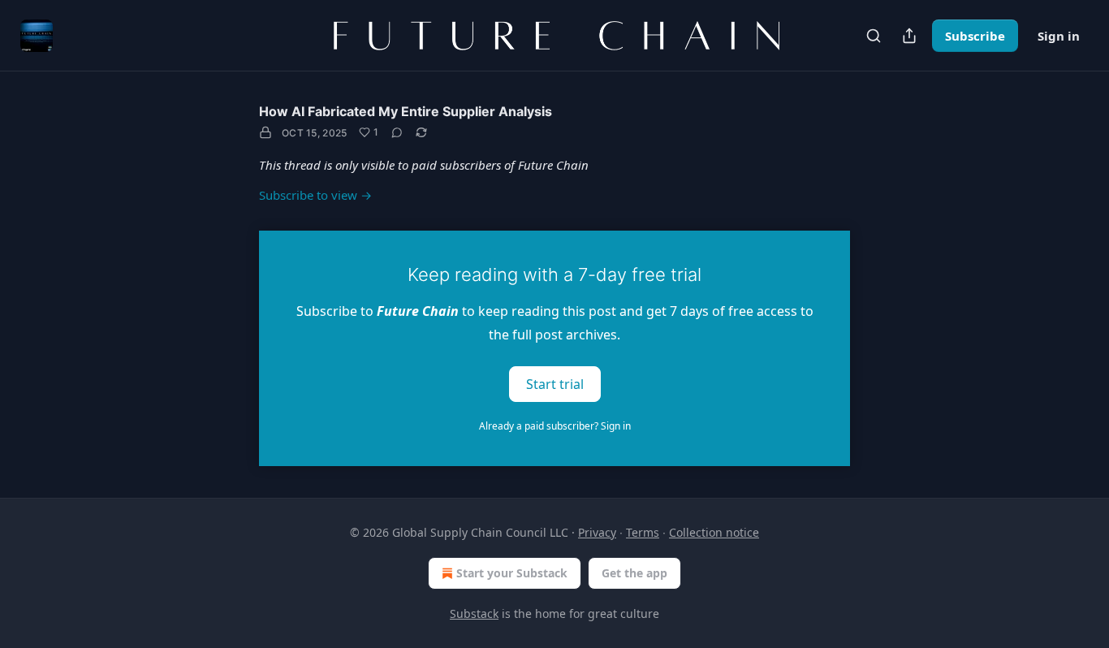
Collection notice (714, 532)
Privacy (597, 532)
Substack (474, 613)
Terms (642, 532)
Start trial (555, 383)
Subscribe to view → (315, 195)
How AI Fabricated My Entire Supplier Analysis (405, 111)
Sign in (1059, 36)
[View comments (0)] (397, 132)
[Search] (873, 35)
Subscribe (975, 36)
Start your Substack (511, 573)
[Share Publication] (909, 35)
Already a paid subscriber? (555, 426)
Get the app (634, 573)
